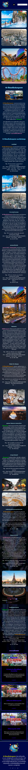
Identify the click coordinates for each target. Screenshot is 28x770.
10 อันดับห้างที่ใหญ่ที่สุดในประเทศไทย (14, 670)
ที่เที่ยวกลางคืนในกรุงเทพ (14, 701)
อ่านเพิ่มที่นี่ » (14, 680)
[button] (14, 5)
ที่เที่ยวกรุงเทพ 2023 (14, 729)
